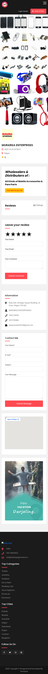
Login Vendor (23, 11)
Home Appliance (8, 590)
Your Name (9, 239)
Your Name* (10, 345)
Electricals (6, 594)
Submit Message (24, 404)
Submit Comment (16, 276)
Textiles (5, 571)
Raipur (4, 630)
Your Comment (11, 259)
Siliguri (4, 623)
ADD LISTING (39, 11)
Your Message (10, 374)
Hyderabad (6, 626)
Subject (8, 365)
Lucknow (5, 634)
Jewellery (5, 575)
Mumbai (5, 615)
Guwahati (5, 619)
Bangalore (6, 638)
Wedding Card (7, 586)
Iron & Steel (6, 583)
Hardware (5, 579)
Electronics (6, 598)
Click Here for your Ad (14, 190)
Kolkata (5, 611)
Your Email (9, 249)
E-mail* (8, 355)
